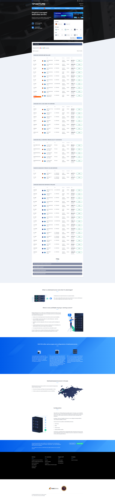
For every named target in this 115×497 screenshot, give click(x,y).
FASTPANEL (34, 467)
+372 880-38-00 (70, 3)
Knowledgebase (60, 461)
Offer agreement (60, 463)
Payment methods (48, 461)
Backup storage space (35, 463)
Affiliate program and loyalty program (51, 464)
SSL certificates (34, 464)
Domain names (34, 466)
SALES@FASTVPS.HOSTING (70, 5)
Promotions (48, 8)
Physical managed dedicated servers (37, 461)
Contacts (78, 8)
